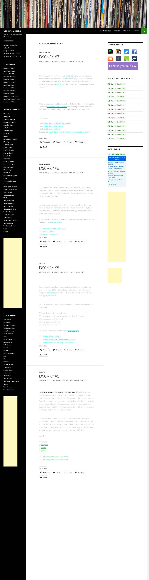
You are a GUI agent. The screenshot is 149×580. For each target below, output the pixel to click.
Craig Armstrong (8, 331)
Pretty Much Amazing (10, 187)
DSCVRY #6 (49, 168)
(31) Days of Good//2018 (116, 122)
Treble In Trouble (8, 212)
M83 (4, 356)
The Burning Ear (8, 206)
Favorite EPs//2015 (9, 74)
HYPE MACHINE (117, 154)
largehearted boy (8, 161)
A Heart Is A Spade (9, 119)
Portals (5, 184)
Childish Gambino (9, 328)
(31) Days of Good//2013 (116, 101)
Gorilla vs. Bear (8, 144)
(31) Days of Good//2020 (116, 130)
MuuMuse (6, 173)
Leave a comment (77, 61)
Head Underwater (9, 150)
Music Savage (7, 170)
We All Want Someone (10, 220)
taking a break (7, 48)
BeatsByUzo (7, 322)
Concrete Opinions (12, 31)
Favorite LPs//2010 (9, 82)
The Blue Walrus (8, 203)
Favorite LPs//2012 (9, 88)
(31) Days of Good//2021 (116, 134)
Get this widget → (113, 184)
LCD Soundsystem (9, 353)
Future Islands (7, 342)
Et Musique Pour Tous (10, 139)
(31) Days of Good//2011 (116, 92)
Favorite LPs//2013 (9, 91)
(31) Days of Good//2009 (116, 84)
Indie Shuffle (7, 156)
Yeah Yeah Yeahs (8, 390)
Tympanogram (7, 217)
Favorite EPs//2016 (9, 77)
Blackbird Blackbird (9, 325)
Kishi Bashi (6, 350)
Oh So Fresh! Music (9, 181)
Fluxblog (6, 142)
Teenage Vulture (8, 195)
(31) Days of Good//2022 (116, 139)
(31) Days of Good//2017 (116, 118)
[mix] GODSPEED (8, 51)
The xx (5, 384)
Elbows (5, 136)
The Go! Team (7, 378)
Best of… (137, 31)
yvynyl (5, 229)
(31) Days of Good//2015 (116, 109)
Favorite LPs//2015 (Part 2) (11, 99)
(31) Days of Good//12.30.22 (12, 56)
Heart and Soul (8, 153)
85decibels (6, 116)
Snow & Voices (8, 370)
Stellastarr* (6, 373)
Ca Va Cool (6, 128)
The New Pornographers (11, 381)
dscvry (42, 53)
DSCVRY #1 (49, 376)
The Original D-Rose (9, 209)
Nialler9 (5, 178)
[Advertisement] (117, 227)
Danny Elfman (7, 339)
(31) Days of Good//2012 (116, 97)
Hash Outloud (7, 147)
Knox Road (6, 159)
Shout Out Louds (8, 364)
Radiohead (6, 362)
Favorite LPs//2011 (9, 85)
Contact (117, 31)
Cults (5, 336)
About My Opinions (104, 31)
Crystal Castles (8, 334)
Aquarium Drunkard (9, 122)
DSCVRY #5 (49, 267)
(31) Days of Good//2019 (116, 126)
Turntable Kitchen (9, 215)
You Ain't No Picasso (9, 226)
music (47, 53)
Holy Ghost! (7, 345)
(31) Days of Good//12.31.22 (12, 53)
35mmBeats (7, 114)
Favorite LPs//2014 (9, 93)
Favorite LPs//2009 (9, 79)
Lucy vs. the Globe (9, 164)
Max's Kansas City (9, 167)
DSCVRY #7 (49, 56)
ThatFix (5, 198)
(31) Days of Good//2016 (116, 113)
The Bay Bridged (8, 201)
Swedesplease (7, 192)
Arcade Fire (7, 320)
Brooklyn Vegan (8, 125)
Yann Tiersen (7, 387)
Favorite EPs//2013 (9, 68)
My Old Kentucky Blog (10, 175)
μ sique (5, 231)
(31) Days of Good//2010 (116, 88)
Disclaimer (126, 31)
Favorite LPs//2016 (9, 102)
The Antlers (7, 376)
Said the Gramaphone (10, 189)
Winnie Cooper (8, 223)
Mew (5, 359)
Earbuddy (6, 133)
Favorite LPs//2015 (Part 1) (11, 96)
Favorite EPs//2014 (9, 71)
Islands (5, 348)
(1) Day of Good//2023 (10, 45)
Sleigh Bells (7, 367)
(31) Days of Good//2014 (116, 105)
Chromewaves (8, 130)
